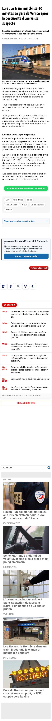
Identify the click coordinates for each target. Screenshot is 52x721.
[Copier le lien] (33, 286)
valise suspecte (37, 205)
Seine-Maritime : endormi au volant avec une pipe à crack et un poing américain (26, 559)
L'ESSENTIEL (10, 567)
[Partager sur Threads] (25, 286)
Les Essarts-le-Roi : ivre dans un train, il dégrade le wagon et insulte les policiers (25, 649)
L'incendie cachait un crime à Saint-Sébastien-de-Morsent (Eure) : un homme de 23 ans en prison (24, 604)
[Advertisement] (26, 437)
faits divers (18, 200)
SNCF (24, 205)
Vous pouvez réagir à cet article (19, 221)
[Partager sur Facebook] (10, 286)
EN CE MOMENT (11, 523)
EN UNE (7, 479)
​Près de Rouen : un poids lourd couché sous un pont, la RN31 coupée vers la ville (24, 693)
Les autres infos (26, 403)
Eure (8, 200)
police (29, 200)
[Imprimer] (3, 286)
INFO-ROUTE (9, 658)
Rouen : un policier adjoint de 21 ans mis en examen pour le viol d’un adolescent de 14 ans (24, 515)
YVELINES (8, 614)
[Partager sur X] (18, 286)
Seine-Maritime (12, 205)
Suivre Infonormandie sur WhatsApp (27, 188)
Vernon (9, 210)
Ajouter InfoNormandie (26, 256)
